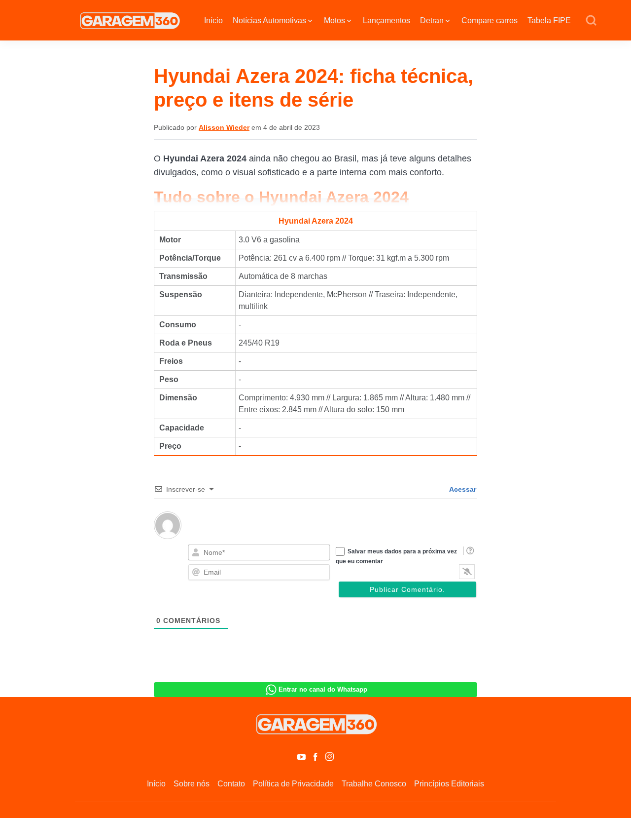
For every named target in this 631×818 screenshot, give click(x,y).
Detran (432, 20)
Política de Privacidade (293, 783)
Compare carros (489, 20)
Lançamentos (386, 20)
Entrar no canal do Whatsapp (323, 689)
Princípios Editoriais (449, 783)
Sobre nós (192, 783)
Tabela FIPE (549, 20)
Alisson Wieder (224, 127)
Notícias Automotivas (269, 20)
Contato (231, 783)
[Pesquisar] (591, 21)
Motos (334, 20)
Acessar (462, 489)
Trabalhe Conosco (374, 783)
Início (213, 20)
